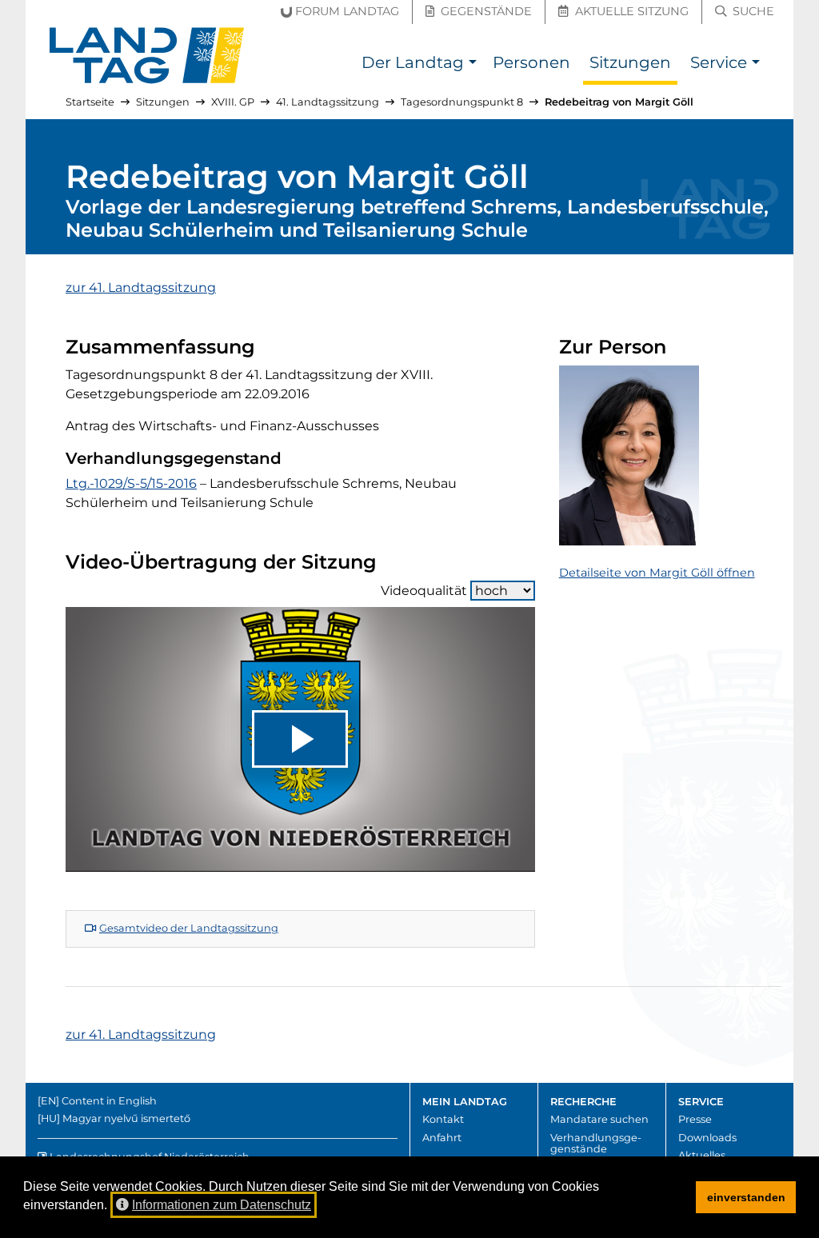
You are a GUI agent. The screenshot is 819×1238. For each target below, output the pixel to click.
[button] (472, 64)
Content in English (109, 1101)
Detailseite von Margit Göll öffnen (657, 572)
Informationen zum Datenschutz (221, 1205)
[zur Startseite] (147, 55)
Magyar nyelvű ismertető (126, 1118)
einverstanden (746, 1197)
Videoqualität (424, 590)
